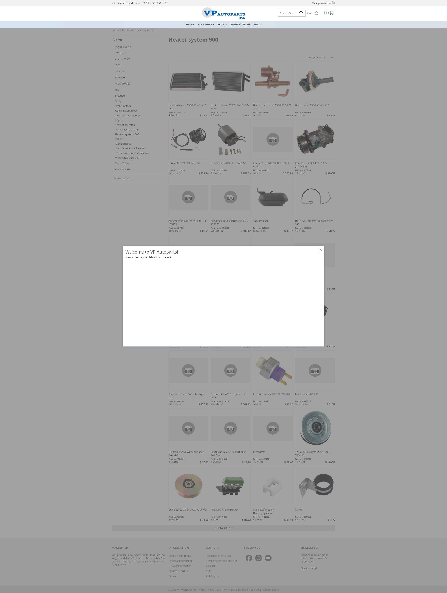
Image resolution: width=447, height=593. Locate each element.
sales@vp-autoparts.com (126, 3)
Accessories (206, 24)
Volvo (189, 24)
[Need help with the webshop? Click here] (166, 3)
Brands (223, 24)
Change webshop (322, 3)
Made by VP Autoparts (246, 24)
